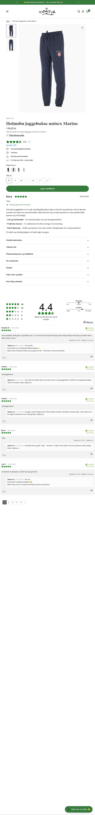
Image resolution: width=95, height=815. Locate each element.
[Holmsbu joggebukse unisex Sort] (8, 170)
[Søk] (79, 11)
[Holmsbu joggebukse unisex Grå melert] (24, 170)
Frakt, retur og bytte (14, 275)
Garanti (9, 268)
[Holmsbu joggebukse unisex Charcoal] (19, 170)
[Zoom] (82, 27)
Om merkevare (12, 261)
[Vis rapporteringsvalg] (92, 357)
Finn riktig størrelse (14, 281)
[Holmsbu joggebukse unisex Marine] (13, 170)
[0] (87, 11)
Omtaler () (11, 145)
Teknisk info (11, 247)
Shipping (28, 132)
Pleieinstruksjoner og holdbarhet (19, 254)
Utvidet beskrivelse (14, 240)
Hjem (8, 21)
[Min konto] (83, 11)
